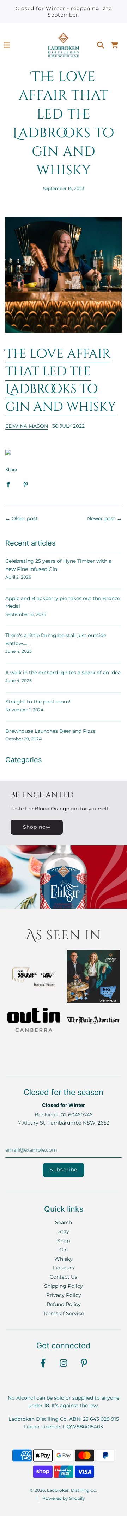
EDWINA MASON (26, 426)
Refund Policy (64, 1304)
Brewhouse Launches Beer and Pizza (50, 731)
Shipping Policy (63, 1286)
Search (63, 1222)
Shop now (36, 827)
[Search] (100, 45)
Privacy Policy (63, 1295)
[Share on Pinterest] (26, 484)
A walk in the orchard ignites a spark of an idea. (63, 672)
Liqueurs (63, 1268)
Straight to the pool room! (38, 702)
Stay (63, 1231)
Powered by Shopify (63, 1498)
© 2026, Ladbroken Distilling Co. (63, 1490)
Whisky (63, 1259)
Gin (63, 1250)
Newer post (101, 518)
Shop (63, 1240)
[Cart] (115, 45)
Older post (25, 518)
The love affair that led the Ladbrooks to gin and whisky (60, 380)
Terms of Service (63, 1313)
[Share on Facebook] (8, 484)
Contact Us (63, 1277)
